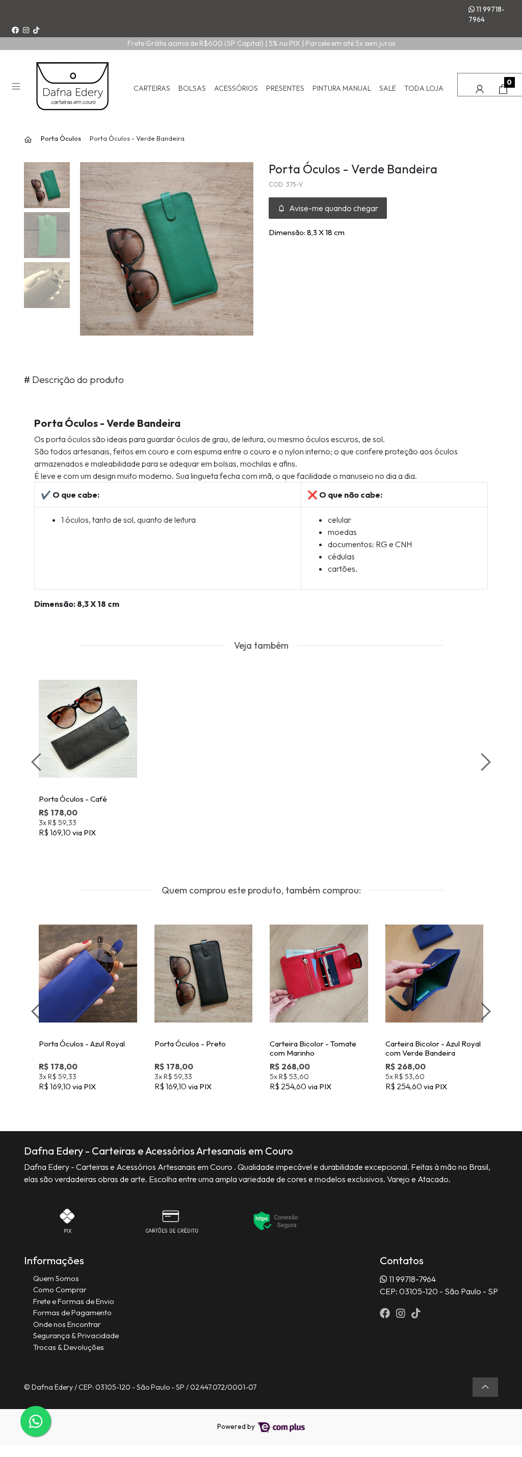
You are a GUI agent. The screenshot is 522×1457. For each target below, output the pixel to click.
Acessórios (236, 88)
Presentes (285, 88)
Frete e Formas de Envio (73, 1301)
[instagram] (401, 1313)
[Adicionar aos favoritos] (53, 674)
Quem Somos (56, 1278)
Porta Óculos (61, 138)
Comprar (92, 849)
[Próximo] (484, 761)
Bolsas (192, 88)
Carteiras (152, 88)
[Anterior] (37, 761)
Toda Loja (423, 88)
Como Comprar (60, 1289)
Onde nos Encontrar (67, 1324)
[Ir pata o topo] (485, 1387)
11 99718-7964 (486, 14)
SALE (387, 88)
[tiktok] (416, 1313)
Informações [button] (54, 1260)
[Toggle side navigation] (17, 87)
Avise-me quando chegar (333, 208)
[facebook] (386, 1313)
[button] (479, 89)
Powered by (236, 1426)
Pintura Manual (341, 88)
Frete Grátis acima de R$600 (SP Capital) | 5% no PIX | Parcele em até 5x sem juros (261, 43)
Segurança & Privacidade (76, 1335)
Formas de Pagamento (72, 1312)
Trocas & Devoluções (68, 1347)
